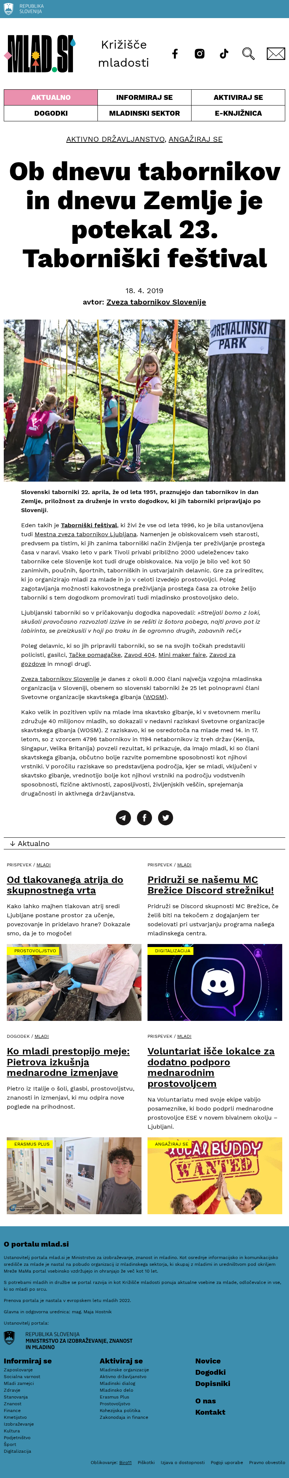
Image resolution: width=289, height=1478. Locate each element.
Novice (208, 1360)
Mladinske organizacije (124, 1369)
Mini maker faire (182, 654)
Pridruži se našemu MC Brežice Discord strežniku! (211, 885)
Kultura (12, 1431)
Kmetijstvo (15, 1417)
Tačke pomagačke (95, 654)
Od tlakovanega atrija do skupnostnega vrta (65, 885)
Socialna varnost (22, 1376)
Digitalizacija (172, 950)
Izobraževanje (19, 1424)
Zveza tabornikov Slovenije (60, 678)
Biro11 (125, 1462)
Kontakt (210, 1412)
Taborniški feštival (89, 525)
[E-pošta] (276, 53)
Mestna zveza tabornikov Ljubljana (86, 534)
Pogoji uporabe (227, 1462)
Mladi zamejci (19, 1383)
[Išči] (248, 53)
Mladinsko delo (116, 1390)
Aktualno (52, 99)
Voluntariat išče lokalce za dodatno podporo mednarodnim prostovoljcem (211, 1067)
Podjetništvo (17, 1437)
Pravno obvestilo (267, 1462)
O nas (205, 1400)
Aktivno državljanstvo (115, 139)
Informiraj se (144, 99)
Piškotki (146, 1462)
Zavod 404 (139, 654)
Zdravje (12, 1390)
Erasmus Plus (32, 1144)
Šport (10, 1444)
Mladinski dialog (117, 1383)
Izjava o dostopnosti (183, 1462)
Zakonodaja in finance (124, 1417)
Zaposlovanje (18, 1369)
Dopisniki (212, 1383)
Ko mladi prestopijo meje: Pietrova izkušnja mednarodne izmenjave (68, 1061)
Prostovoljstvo (35, 950)
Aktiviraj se (227, 99)
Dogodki (51, 113)
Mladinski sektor (144, 115)
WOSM (154, 697)
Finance (12, 1410)
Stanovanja (16, 1397)
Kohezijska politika (120, 1410)
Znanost (12, 1403)
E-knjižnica (238, 113)
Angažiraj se (196, 139)
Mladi (44, 865)
